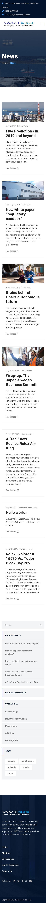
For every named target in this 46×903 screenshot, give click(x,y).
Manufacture (26, 370)
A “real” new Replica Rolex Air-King (21, 443)
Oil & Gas (26, 205)
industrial (12, 767)
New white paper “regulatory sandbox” (20, 214)
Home (5, 63)
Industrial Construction (28, 508)
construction (28, 761)
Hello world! (16, 512)
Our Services (8, 859)
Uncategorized (27, 434)
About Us (6, 853)
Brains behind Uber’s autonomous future (23, 297)
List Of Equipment (10, 865)
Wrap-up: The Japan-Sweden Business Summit (21, 380)
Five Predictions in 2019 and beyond (22, 133)
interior (26, 767)
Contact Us (7, 871)
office (10, 773)
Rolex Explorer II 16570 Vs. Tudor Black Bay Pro (20, 558)
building (11, 761)
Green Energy (24, 126)
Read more (11, 168)
